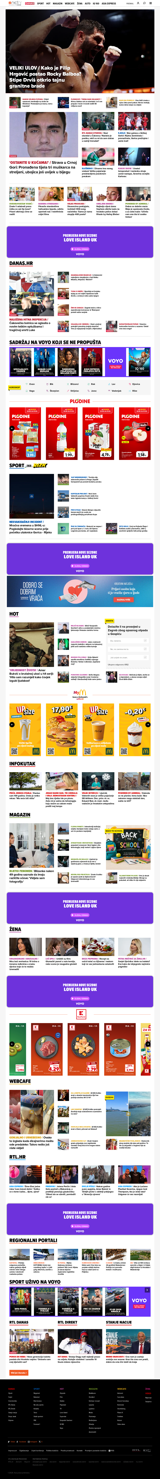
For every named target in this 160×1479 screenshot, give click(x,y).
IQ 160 (96, 3)
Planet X (120, 1412)
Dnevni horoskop (123, 1401)
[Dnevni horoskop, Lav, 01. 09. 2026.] (114, 384)
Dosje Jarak (12, 1416)
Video (148, 1393)
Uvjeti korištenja (37, 1450)
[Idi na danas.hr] (29, 3)
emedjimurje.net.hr (40, 1461)
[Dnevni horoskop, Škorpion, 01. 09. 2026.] (53, 390)
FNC (35, 1420)
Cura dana (120, 1397)
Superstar (63, 1416)
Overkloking (121, 1408)
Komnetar (120, 1405)
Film (61, 1397)
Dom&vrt (92, 1397)
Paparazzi (63, 1405)
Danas (11, 1388)
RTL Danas (11, 1405)
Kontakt (79, 1450)
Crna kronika (12, 1401)
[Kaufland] (80, 1014)
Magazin (57, 3)
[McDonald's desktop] (80, 700)
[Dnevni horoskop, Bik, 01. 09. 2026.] (53, 384)
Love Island (63, 1412)
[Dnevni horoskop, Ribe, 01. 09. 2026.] (135, 390)
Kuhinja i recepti (94, 1401)
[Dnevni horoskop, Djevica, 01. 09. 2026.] (135, 384)
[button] (12, 350)
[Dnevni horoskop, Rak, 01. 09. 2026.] (94, 384)
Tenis (35, 1412)
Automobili (92, 1432)
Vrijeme (11, 1420)
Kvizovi (119, 1420)
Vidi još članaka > (19, 1372)
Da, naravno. (115, 640)
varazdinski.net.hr (79, 1461)
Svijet (10, 1397)
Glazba (62, 1401)
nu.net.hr (139, 1461)
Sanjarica (148, 1401)
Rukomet (37, 1397)
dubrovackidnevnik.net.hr (111, 1461)
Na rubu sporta (38, 1405)
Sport (40, 3)
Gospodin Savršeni (66, 1420)
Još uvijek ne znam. (119, 657)
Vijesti (10, 1393)
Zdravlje (91, 1424)
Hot (48, 3)
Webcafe (69, 3)
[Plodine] (80, 404)
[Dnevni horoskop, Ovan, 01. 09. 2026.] (32, 384)
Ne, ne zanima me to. (119, 649)
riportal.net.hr (94, 1461)
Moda (91, 1412)
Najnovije (148, 1397)
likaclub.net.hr (38, 1465)
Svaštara (120, 1416)
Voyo (61, 1428)
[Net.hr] (147, 1450)
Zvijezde (62, 1393)
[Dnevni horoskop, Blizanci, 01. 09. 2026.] (73, 384)
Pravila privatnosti (67, 1450)
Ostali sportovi (38, 1416)
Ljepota (91, 1405)
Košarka (36, 1408)
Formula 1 (37, 1424)
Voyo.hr (27, 1461)
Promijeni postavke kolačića (95, 1450)
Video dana (121, 1424)
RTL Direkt (11, 1408)
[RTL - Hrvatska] (136, 1450)
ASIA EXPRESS (109, 3)
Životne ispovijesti (95, 1428)
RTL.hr (10, 1461)
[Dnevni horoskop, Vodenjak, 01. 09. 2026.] (114, 390)
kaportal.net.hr (64, 1461)
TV (61, 1408)
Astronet (120, 1393)
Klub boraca (38, 1401)
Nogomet (37, 1393)
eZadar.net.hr (128, 1461)
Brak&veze (92, 1393)
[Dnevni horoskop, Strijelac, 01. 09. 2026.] (73, 390)
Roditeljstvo (93, 1420)
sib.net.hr (53, 1461)
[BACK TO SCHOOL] (128, 847)
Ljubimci (91, 1408)
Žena (79, 3)
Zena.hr (19, 1461)
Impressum (12, 1450)
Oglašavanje (24, 1450)
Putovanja (92, 1416)
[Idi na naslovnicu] (16, 6)
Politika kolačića (52, 1450)
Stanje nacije (12, 1412)
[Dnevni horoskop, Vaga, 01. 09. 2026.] (32, 390)
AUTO (87, 3)
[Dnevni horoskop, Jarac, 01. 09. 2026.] (94, 390)
